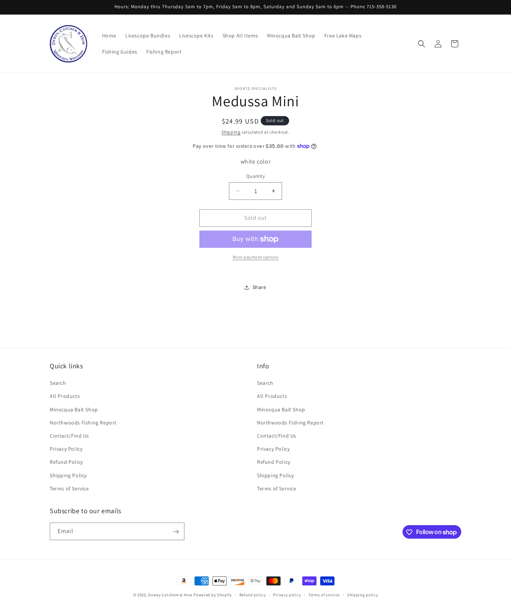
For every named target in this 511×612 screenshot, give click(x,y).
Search (58, 383)
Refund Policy (66, 462)
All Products (65, 396)
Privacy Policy (66, 448)
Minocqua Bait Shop (74, 409)
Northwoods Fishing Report (83, 422)
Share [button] (259, 287)
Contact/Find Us (69, 435)
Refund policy (252, 594)
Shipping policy (362, 594)
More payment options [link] (256, 257)
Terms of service (324, 594)
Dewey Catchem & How (170, 594)
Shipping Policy (68, 475)
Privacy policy (287, 594)
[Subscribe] (176, 532)
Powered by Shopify (212, 594)
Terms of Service (69, 488)
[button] (421, 44)
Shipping (231, 132)
